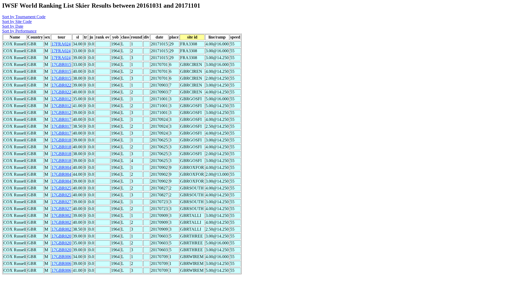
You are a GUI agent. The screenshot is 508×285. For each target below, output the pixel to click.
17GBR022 (61, 85)
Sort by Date (12, 26)
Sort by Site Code (17, 21)
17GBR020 (61, 236)
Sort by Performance (19, 31)
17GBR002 (61, 215)
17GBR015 (61, 64)
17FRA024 (61, 44)
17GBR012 (61, 99)
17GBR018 (61, 140)
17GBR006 (61, 256)
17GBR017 (61, 119)
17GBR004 (61, 167)
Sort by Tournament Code (24, 17)
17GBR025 (61, 188)
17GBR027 (61, 202)
